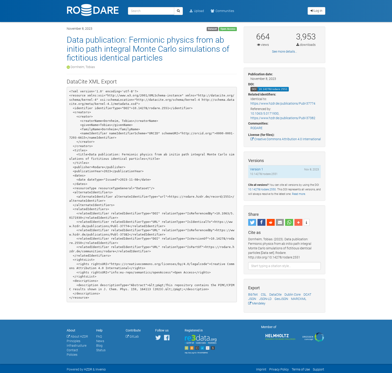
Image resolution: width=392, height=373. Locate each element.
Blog (99, 345)
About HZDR (79, 336)
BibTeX (253, 294)
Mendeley (258, 303)
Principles (73, 341)
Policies (72, 354)
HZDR (88, 369)
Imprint (261, 369)
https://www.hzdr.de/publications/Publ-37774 (282, 103)
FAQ (99, 336)
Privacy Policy (279, 369)
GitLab (134, 336)
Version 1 (256, 169)
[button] (252, 222)
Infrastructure (76, 345)
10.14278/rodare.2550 (262, 189)
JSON (252, 299)
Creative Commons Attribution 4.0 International (287, 139)
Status (100, 350)
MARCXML (298, 299)
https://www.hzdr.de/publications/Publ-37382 (282, 118)
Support (318, 369)
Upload (198, 11)
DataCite (275, 294)
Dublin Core (292, 294)
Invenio (101, 369)
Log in (317, 10)
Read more (298, 194)
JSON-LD (265, 299)
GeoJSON (281, 299)
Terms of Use (301, 369)
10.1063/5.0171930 (264, 113)
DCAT (307, 294)
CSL (263, 294)
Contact (72, 350)
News (100, 341)
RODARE (256, 128)
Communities (224, 11)
